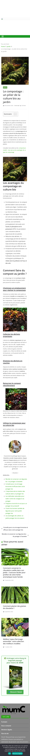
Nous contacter (6, 726)
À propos (4, 722)
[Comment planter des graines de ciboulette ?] (15, 588)
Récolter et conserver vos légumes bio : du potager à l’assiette (14, 535)
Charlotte (23, 105)
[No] (28, 750)
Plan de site (5, 733)
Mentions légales (6, 730)
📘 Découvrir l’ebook (15, 692)
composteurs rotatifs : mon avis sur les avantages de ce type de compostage (14, 150)
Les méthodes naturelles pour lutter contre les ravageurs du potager (15, 498)
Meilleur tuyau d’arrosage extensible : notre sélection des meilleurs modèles (13, 641)
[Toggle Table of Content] (14, 114)
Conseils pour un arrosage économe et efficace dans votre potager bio (15, 486)
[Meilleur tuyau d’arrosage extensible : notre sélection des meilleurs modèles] (15, 619)
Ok (9, 753)
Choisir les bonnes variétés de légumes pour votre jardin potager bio (15, 510)
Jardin (5, 87)
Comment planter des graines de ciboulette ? (14, 607)
